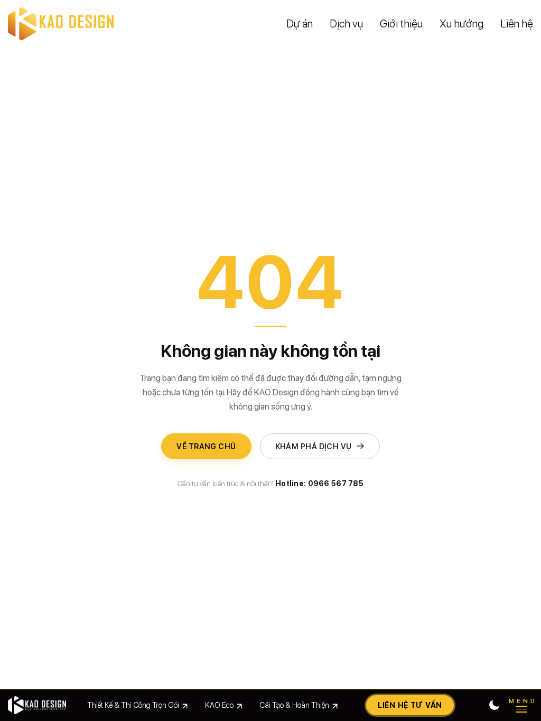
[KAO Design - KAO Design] (61, 23)
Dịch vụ (346, 23)
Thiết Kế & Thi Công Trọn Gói (133, 704)
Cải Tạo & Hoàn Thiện (294, 704)
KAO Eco (219, 704)
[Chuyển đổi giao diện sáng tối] (494, 705)
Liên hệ (516, 23)
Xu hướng (461, 23)
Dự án (299, 23)
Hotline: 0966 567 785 (319, 483)
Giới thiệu (401, 23)
